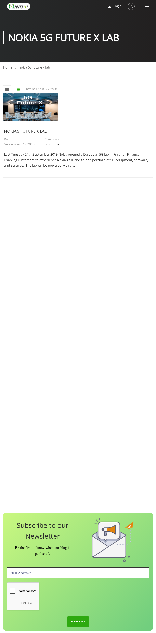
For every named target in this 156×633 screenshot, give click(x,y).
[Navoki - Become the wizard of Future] (18, 6)
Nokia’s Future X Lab (25, 131)
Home (7, 67)
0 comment (54, 144)
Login (117, 6)
